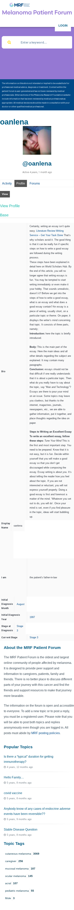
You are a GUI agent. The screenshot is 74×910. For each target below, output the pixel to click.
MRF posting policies (45, 733)
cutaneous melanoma (22, 853)
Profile (20, 183)
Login (63, 25)
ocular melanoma (19, 876)
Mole (10, 898)
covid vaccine (13, 793)
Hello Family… (14, 777)
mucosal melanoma (20, 868)
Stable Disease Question (20, 829)
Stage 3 (34, 637)
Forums (35, 183)
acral (11, 883)
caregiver (14, 861)
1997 (32, 617)
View (5, 194)
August (20, 604)
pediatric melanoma (19, 890)
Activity (7, 183)
